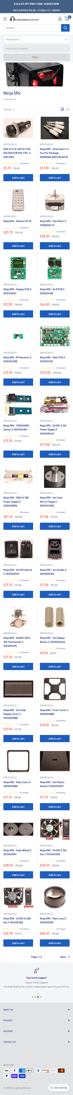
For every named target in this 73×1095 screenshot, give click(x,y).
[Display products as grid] (62, 109)
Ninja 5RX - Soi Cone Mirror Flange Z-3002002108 (51, 501)
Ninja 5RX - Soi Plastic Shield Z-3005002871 (52, 784)
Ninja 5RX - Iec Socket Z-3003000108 (53, 571)
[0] (67, 19)
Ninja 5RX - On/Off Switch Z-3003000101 (17, 571)
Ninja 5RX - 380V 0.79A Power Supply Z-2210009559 (16, 501)
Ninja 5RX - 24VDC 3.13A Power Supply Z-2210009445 (53, 429)
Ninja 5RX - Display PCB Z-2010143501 (17, 291)
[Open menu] (5, 19)
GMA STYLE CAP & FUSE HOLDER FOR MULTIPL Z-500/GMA (17, 153)
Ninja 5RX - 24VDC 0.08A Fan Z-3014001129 (17, 920)
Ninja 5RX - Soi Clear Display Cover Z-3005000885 (14, 714)
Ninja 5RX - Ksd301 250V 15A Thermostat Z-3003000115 (16, 641)
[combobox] (36, 48)
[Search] (65, 28)
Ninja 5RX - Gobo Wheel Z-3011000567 (17, 852)
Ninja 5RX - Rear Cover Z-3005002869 (17, 784)
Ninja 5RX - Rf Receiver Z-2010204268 (17, 359)
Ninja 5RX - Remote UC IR (17, 221)
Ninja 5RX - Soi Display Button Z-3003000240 (52, 639)
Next (63, 956)
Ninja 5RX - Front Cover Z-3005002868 (54, 711)
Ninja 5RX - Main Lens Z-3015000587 (53, 920)
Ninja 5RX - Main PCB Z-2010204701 (53, 359)
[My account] (60, 18)
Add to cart (18, 177)
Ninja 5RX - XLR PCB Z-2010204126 (52, 291)
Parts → (36, 57)
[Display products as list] (68, 109)
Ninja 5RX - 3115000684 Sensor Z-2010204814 (16, 427)
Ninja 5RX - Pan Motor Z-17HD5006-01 (53, 222)
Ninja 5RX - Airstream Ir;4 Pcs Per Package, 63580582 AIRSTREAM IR (54, 153)
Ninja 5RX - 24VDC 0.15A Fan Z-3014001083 (53, 852)
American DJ (10, 144)
